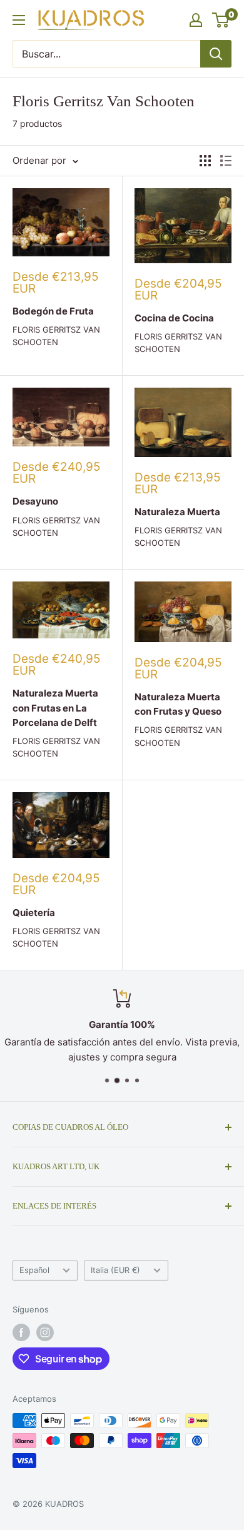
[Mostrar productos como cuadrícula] (205, 160)
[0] (221, 20)
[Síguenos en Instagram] (45, 1332)
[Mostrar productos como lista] (225, 160)
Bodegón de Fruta (53, 311)
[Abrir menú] (19, 20)
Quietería (34, 913)
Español (34, 1270)
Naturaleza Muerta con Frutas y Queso (178, 704)
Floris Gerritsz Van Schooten (56, 336)
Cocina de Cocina (174, 318)
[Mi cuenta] (196, 20)
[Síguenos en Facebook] (21, 1332)
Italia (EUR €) (115, 1270)
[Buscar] (215, 54)
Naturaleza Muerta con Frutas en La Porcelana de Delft (55, 707)
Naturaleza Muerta (177, 512)
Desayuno (35, 501)
